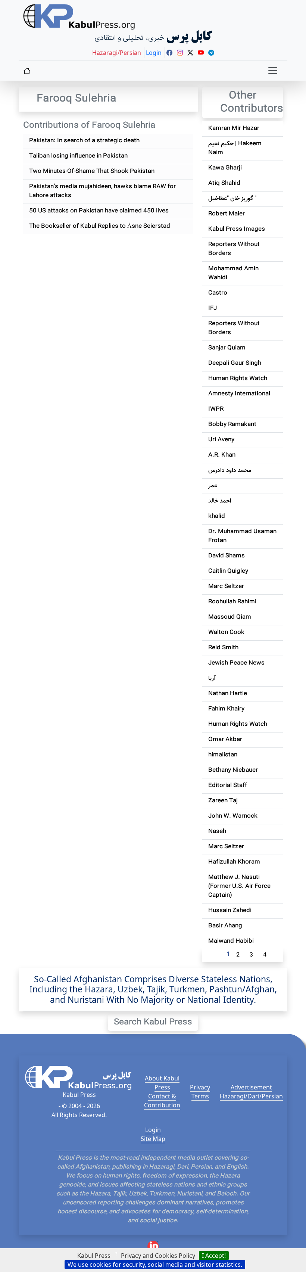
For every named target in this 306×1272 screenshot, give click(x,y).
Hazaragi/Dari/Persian (251, 1096)
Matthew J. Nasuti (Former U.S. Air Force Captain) (239, 886)
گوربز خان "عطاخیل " (232, 198)
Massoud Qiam (229, 617)
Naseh (217, 831)
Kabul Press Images (236, 229)
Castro (217, 293)
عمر (212, 486)
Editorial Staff (227, 785)
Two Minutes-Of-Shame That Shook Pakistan (91, 171)
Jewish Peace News (236, 663)
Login (153, 1130)
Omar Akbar (225, 739)
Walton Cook (226, 632)
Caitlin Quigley (228, 571)
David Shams (226, 556)
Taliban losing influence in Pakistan (78, 156)
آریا (212, 678)
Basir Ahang (225, 926)
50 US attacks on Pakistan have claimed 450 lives (99, 211)
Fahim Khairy (226, 709)
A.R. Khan (221, 455)
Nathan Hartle (227, 694)
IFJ (212, 308)
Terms (200, 1096)
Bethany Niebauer (233, 770)
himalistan (222, 755)
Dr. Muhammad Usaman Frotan (242, 536)
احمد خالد (219, 501)
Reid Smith (223, 648)
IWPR (216, 409)
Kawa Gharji (225, 168)
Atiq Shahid (224, 183)
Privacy (200, 1087)
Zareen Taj (223, 801)
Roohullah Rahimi (232, 602)
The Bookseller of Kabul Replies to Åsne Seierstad (99, 226)
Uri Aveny (221, 440)
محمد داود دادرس (229, 470)
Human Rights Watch (237, 378)
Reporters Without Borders (234, 249)
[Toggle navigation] (273, 70)
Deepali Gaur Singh (234, 363)
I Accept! (214, 1255)
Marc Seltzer (226, 586)
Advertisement (251, 1087)
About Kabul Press (162, 1082)
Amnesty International (239, 394)
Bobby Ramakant (232, 424)
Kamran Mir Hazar (233, 128)
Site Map (153, 1139)
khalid (216, 516)
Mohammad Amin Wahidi (233, 273)
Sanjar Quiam (227, 348)
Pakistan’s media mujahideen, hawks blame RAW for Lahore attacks (102, 191)
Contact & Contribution (162, 1100)
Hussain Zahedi (230, 910)
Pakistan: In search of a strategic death (84, 141)
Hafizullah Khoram (234, 862)
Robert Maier (226, 214)
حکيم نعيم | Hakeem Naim (235, 148)
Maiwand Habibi (231, 941)
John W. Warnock (232, 816)
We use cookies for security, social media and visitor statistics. (155, 1264)
